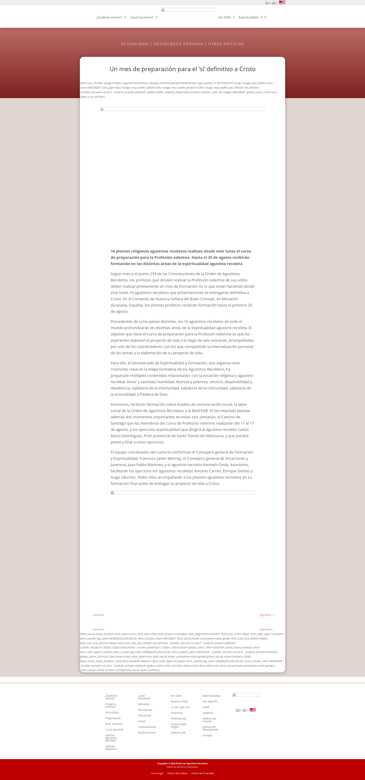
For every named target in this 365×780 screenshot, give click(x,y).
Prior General (113, 724)
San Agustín (210, 701)
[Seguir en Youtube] (94, 3)
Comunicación (147, 727)
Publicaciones (147, 732)
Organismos (113, 718)
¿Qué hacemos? (141, 17)
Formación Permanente (210, 728)
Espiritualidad (248, 17)
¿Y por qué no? (180, 707)
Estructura (112, 712)
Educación (144, 715)
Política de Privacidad (202, 773)
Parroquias (145, 710)
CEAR (205, 707)
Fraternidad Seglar (178, 726)
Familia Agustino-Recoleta (111, 738)
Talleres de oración (209, 720)
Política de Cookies (177, 773)
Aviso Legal (157, 773)
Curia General (114, 729)
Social (142, 721)
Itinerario (177, 713)
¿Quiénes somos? (109, 17)
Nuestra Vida (179, 701)
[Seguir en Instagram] (88, 3)
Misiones (144, 704)
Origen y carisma (110, 706)
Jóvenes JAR (178, 732)
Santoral (207, 713)
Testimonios (178, 718)
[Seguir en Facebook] (82, 3)
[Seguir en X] (100, 3)
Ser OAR (224, 17)
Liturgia (207, 735)
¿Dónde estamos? (111, 748)
